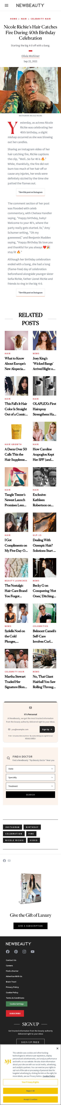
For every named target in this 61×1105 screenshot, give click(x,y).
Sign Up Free (30, 1042)
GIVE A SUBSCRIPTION (30, 926)
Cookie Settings (17, 1004)
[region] (30, 1074)
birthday (32, 827)
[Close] (57, 1048)
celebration (13, 833)
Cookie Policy (12, 992)
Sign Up (45, 729)
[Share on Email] (9, 860)
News (36, 353)
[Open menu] (6, 5)
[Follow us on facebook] (7, 951)
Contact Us (11, 960)
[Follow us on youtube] (32, 951)
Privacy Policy (12, 987)
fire (31, 833)
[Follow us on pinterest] (16, 951)
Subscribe (14, 1013)
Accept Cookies (30, 1099)
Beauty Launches (16, 580)
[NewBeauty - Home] (30, 5)
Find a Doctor (12, 971)
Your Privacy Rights (30, 1082)
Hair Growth (13, 444)
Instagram (12, 827)
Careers (9, 965)
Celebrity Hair (41, 18)
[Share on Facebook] (4, 860)
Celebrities (40, 626)
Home (13, 18)
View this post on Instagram (30, 192)
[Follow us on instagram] (24, 951)
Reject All (30, 1091)
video (34, 840)
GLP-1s (37, 535)
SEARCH (30, 794)
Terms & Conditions (15, 998)
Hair (24, 18)
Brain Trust (11, 981)
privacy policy (30, 738)
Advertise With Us (14, 976)
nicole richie (14, 840)
